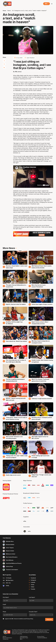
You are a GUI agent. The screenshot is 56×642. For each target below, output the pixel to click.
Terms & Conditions (19, 618)
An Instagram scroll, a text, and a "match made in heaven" (29, 10)
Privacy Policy (29, 618)
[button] (46, 3)
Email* (4, 604)
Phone (4, 611)
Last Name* (32, 597)
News (9, 10)
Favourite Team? (33, 611)
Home (4, 10)
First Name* (6, 597)
